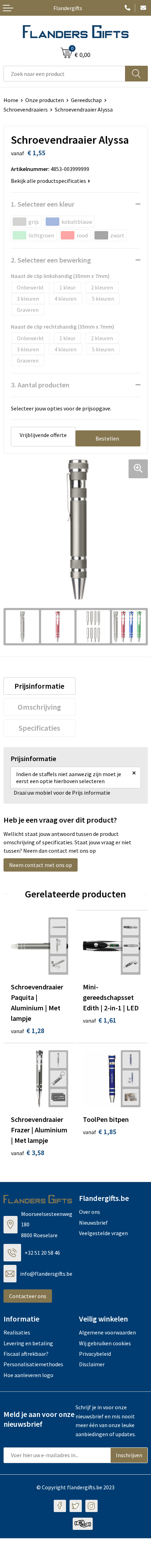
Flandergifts (67, 8)
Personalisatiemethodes (33, 1364)
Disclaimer (92, 1364)
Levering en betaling (28, 1343)
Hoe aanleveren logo (28, 1375)
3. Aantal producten (40, 384)
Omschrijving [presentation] (39, 707)
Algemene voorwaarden (107, 1332)
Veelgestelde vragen (103, 1233)
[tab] (40, 686)
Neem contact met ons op (40, 864)
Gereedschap (86, 99)
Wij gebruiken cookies (105, 1343)
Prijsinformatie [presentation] (39, 686)
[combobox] (64, 73)
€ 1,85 (99, 1131)
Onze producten (44, 99)
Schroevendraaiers (26, 109)
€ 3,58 (27, 1152)
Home (11, 99)
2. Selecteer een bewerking (51, 260)
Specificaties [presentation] (39, 728)
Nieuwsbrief (93, 1222)
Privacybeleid (95, 1353)
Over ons (89, 1211)
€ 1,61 (99, 1020)
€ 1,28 (27, 1030)
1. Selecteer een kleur (42, 204)
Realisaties (17, 1332)
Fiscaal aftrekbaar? (26, 1353)
